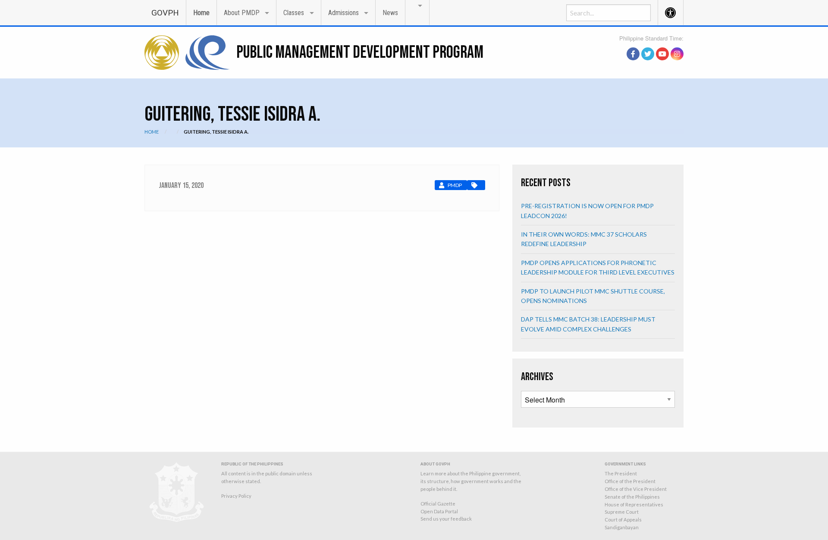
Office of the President (630, 481)
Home (201, 13)
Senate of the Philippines (632, 496)
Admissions (343, 13)
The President (621, 473)
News (390, 13)
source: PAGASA (664, 44)
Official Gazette (437, 503)
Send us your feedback (446, 518)
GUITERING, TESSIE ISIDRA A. (216, 131)
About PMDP (242, 13)
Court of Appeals (623, 519)
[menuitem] (165, 12)
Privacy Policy (236, 496)
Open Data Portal (439, 511)
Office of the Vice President (636, 489)
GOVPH (165, 13)
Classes (293, 13)
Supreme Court (622, 512)
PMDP (455, 185)
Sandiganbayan (622, 527)
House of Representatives (634, 504)
